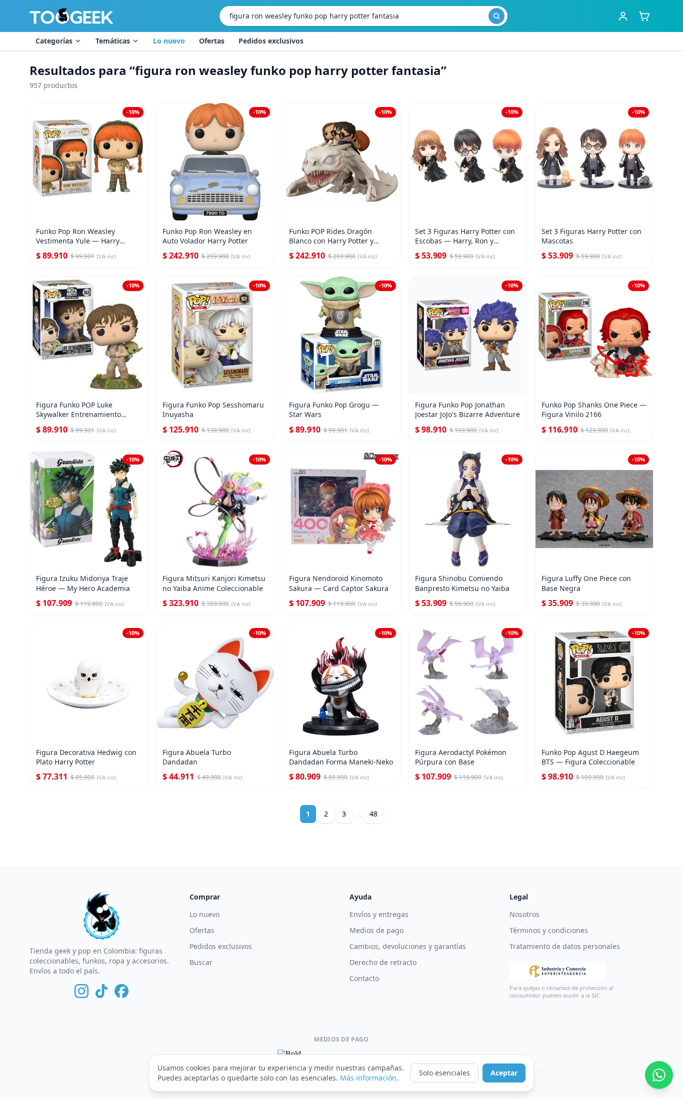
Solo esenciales (444, 1073)
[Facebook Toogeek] (121, 991)
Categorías (54, 41)
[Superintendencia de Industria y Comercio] (558, 971)
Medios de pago (377, 930)
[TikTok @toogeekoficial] (101, 991)
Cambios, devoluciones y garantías (408, 946)
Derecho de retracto (383, 962)
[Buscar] (496, 16)
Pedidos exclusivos (271, 41)
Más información (368, 1077)
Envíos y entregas (379, 914)
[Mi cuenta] (623, 16)
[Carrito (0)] (644, 16)
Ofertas (211, 41)
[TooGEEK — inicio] (72, 16)
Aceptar (504, 1073)
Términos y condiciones (549, 930)
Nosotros (525, 914)
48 (374, 813)
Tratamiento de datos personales (565, 946)
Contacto (364, 978)
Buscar (201, 962)
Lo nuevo (169, 41)
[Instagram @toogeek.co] (81, 991)
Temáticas (113, 41)
